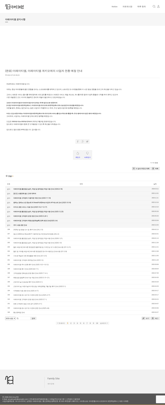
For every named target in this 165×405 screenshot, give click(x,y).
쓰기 (147, 318)
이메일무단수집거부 (56, 399)
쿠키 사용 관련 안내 (20, 225)
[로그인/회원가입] (158, 6)
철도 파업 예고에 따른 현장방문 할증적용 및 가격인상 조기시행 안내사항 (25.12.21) (42, 247)
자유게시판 (127, 6)
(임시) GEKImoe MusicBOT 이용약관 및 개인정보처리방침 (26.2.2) (36, 234)
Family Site (53, 378)
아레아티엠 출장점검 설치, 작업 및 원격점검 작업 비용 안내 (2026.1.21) (37, 238)
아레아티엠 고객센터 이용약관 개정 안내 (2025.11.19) (32, 198)
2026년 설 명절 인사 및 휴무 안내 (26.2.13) (28, 229)
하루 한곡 (141, 6)
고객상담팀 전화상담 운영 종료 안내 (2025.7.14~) (30, 273)
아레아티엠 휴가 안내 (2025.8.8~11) (25, 269)
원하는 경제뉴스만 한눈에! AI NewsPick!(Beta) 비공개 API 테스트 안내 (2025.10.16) (42, 202)
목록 (156, 168)
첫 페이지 (61, 323)
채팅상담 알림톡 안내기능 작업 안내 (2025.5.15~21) (31, 277)
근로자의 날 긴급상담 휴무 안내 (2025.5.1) (28, 282)
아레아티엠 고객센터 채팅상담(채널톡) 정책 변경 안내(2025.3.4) (35, 220)
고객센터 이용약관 (73, 399)
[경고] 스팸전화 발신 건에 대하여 (24, 193)
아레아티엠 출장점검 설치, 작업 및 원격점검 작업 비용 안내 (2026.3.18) (37, 189)
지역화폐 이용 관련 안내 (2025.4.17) (25, 291)
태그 (156, 318)
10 (97, 323)
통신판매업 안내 (19, 312)
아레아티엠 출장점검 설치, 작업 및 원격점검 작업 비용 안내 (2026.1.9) (37, 243)
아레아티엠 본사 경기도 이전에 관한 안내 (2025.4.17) (31, 295)
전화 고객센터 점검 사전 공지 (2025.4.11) (27, 304)
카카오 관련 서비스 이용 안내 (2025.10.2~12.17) (30, 207)
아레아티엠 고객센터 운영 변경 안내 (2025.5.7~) (30, 299)
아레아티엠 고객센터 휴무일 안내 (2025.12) (28, 260)
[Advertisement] (82, 49)
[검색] (154, 6)
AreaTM (16, 397)
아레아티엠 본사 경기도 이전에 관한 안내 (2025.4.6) (31, 308)
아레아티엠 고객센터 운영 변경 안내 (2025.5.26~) (30, 216)
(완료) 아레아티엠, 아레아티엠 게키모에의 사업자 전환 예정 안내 (43, 71)
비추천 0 (87, 157)
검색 (33, 318)
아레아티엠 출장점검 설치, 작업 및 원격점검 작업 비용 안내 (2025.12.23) (38, 211)
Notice (114, 6)
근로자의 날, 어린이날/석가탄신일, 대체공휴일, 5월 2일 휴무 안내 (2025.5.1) (39, 286)
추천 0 (78, 157)
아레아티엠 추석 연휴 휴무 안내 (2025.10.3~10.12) (30, 264)
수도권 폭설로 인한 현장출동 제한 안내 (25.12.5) (30, 256)
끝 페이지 (103, 323)
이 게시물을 (154, 163)
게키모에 (50, 384)
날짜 (155, 184)
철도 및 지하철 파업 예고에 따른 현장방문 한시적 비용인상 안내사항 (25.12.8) (40, 251)
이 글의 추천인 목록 (142, 168)
